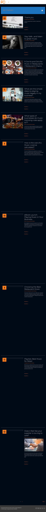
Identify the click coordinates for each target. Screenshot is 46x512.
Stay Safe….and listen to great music (33, 37)
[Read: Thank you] (13, 22)
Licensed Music (26, 40)
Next (44, 501)
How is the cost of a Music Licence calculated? (32, 145)
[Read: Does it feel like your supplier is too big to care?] (13, 463)
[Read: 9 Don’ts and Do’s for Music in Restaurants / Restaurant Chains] (13, 67)
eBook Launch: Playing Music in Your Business (33, 217)
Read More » (26, 27)
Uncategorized (26, 19)
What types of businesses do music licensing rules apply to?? (33, 119)
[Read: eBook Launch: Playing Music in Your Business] (13, 247)
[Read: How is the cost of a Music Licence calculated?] (13, 175)
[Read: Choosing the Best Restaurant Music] (13, 319)
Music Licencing (26, 124)
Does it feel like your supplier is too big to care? (33, 433)
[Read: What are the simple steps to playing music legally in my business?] (13, 94)
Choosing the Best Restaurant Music (32, 288)
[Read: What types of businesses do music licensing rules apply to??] (13, 121)
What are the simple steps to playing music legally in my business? (33, 92)
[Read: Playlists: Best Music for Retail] (13, 391)
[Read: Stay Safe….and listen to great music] (13, 42)
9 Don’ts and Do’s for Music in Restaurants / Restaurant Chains (33, 63)
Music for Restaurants (27, 67)
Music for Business (27, 437)
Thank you (29, 17)
